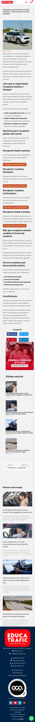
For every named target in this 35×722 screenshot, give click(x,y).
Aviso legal (17, 712)
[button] (26, 2)
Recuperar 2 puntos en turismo (14, 186)
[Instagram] (24, 703)
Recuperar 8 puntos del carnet (14, 226)
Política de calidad (17, 716)
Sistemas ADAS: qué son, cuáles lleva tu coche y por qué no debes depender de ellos (19, 432)
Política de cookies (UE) (17, 714)
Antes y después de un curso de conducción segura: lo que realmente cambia (19, 413)
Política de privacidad (17, 710)
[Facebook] (11, 703)
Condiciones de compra (17, 707)
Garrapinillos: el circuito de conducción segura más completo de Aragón (18, 451)
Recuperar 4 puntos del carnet (14, 164)
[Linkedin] (20, 703)
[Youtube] (15, 703)
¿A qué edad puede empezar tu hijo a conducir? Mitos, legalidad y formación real (19, 394)
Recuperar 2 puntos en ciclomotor (15, 207)
